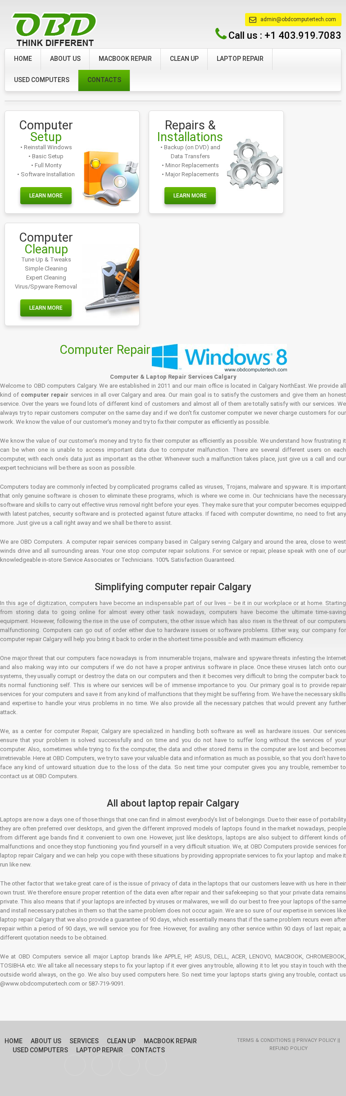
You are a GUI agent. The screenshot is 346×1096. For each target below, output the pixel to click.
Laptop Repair (240, 58)
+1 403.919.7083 (302, 35)
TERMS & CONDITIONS (264, 1040)
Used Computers (41, 79)
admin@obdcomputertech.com (298, 19)
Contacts (104, 79)
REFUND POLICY (288, 1048)
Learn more (46, 196)
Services (84, 1041)
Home (23, 58)
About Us (65, 58)
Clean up (184, 58)
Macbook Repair (125, 58)
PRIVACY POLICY (316, 1040)
